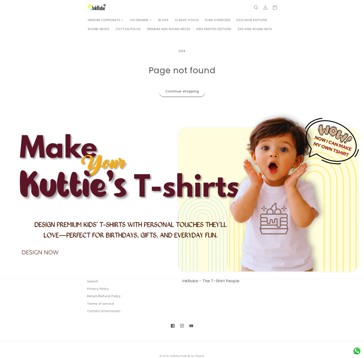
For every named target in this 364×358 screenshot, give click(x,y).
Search (92, 281)
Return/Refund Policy (104, 296)
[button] (256, 7)
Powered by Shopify (192, 356)
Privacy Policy (98, 289)
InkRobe (175, 356)
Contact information (103, 311)
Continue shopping (182, 91)
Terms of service (100, 304)
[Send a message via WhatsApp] (357, 351)
